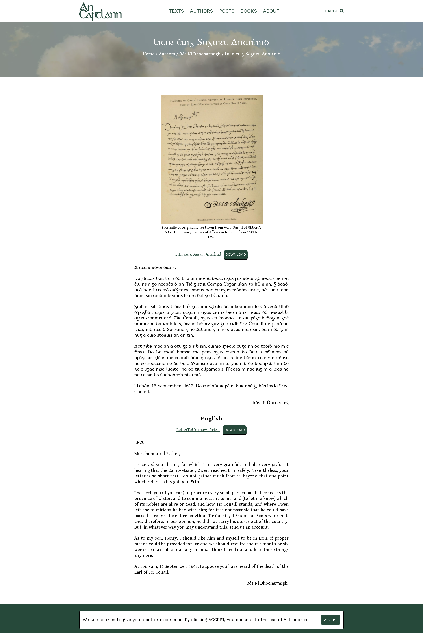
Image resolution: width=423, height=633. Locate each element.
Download (236, 254)
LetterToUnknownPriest (198, 429)
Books (249, 11)
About (271, 11)
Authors (201, 11)
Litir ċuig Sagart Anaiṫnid (198, 254)
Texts (176, 11)
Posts (226, 11)
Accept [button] (330, 620)
